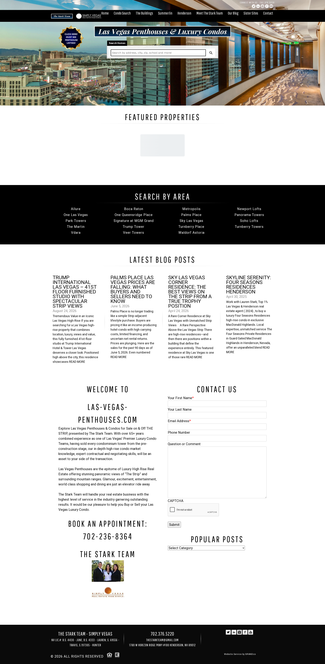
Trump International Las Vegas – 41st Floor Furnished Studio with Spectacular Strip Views (74, 291)
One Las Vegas (76, 215)
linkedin (258, 6)
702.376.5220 (267, 2)
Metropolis (191, 209)
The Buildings (144, 13)
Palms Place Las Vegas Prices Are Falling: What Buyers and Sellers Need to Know (133, 289)
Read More (77, 361)
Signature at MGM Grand (134, 221)
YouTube (271, 6)
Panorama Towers (249, 215)
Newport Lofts (249, 209)
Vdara (76, 233)
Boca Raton (133, 209)
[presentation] (193, 510)
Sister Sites (251, 13)
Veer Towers (133, 233)
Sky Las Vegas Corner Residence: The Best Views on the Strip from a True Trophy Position (190, 291)
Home (105, 13)
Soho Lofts (249, 221)
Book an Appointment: (108, 523)
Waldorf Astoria (191, 233)
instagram (262, 6)
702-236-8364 (108, 536)
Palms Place (191, 215)
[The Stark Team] (107, 571)
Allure (76, 209)
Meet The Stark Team (209, 13)
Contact (268, 13)
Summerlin (165, 13)
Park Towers (76, 221)
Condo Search (122, 13)
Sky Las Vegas (191, 221)
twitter (253, 6)
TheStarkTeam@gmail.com (162, 640)
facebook (267, 6)
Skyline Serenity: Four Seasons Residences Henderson (248, 284)
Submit (174, 525)
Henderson (184, 13)
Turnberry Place (191, 227)
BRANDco (250, 654)
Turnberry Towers (249, 227)
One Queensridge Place (134, 215)
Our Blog (233, 13)
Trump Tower (133, 227)
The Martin (76, 227)
